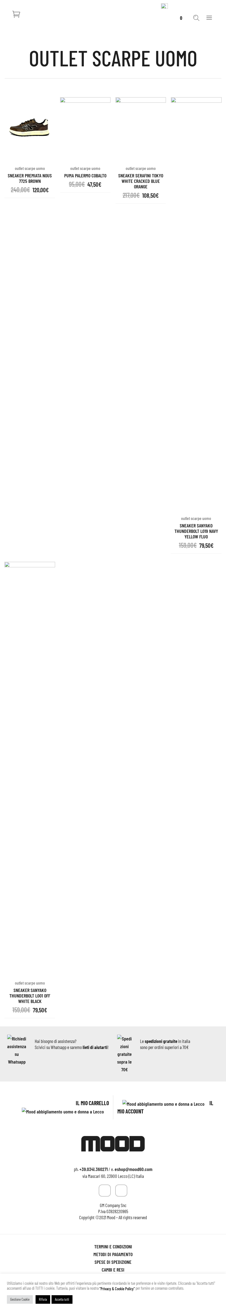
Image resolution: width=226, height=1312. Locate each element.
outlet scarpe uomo (196, 518)
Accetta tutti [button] (62, 1299)
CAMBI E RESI (113, 1270)
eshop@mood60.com (133, 1169)
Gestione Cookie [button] (19, 1299)
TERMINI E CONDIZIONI (113, 1246)
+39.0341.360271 (93, 1169)
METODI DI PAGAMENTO (113, 1254)
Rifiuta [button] (43, 1299)
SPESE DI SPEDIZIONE (113, 1262)
